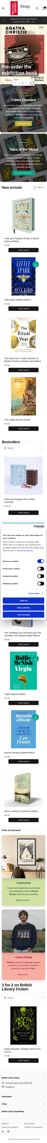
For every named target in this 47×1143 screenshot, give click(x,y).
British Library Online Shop (20, 1139)
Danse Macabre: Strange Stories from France (22, 1050)
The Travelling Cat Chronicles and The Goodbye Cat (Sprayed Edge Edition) (22, 634)
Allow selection (23, 608)
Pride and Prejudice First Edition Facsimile (19, 500)
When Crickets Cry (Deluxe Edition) (21, 811)
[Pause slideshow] (32, 83)
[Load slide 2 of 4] (19, 83)
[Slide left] (3, 20)
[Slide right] (43, 20)
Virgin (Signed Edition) (15, 694)
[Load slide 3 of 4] (23, 83)
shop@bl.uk (9, 1087)
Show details (34, 593)
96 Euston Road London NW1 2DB (18, 1083)
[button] (3, 8)
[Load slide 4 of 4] (26, 83)
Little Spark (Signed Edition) (17, 300)
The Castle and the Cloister (17, 420)
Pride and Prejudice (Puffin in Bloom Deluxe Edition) (21, 240)
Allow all (23, 601)
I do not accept (23, 615)
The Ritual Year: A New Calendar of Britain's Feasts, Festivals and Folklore (22, 359)
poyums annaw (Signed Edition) (19, 752)
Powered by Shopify (33, 1139)
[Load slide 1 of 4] (15, 83)
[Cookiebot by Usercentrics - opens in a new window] (33, 526)
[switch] (40, 569)
